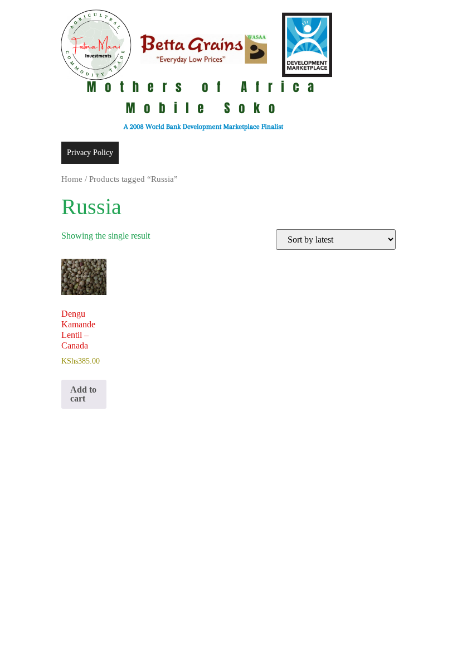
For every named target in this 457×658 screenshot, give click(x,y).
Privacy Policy (90, 152)
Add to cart (83, 394)
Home (71, 179)
